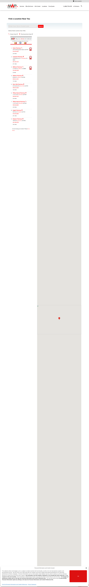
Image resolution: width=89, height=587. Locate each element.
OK (78, 576)
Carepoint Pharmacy (18, 56)
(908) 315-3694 (16, 87)
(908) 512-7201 (16, 79)
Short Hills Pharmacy (18, 84)
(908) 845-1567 (16, 96)
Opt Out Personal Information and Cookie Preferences (14, 584)
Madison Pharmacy (17, 75)
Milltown (20, 68)
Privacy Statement (32, 584)
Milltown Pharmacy (17, 67)
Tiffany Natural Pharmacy (19, 93)
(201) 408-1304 (16, 122)
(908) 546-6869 (16, 104)
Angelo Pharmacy (17, 110)
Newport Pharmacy (17, 119)
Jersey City (19, 120)
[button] (86, 568)
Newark (19, 111)
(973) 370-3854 (16, 113)
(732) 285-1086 (16, 70)
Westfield (20, 94)
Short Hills (22, 86)
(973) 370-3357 (16, 51)
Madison (19, 77)
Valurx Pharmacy (17, 48)
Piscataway (23, 58)
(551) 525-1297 (16, 61)
